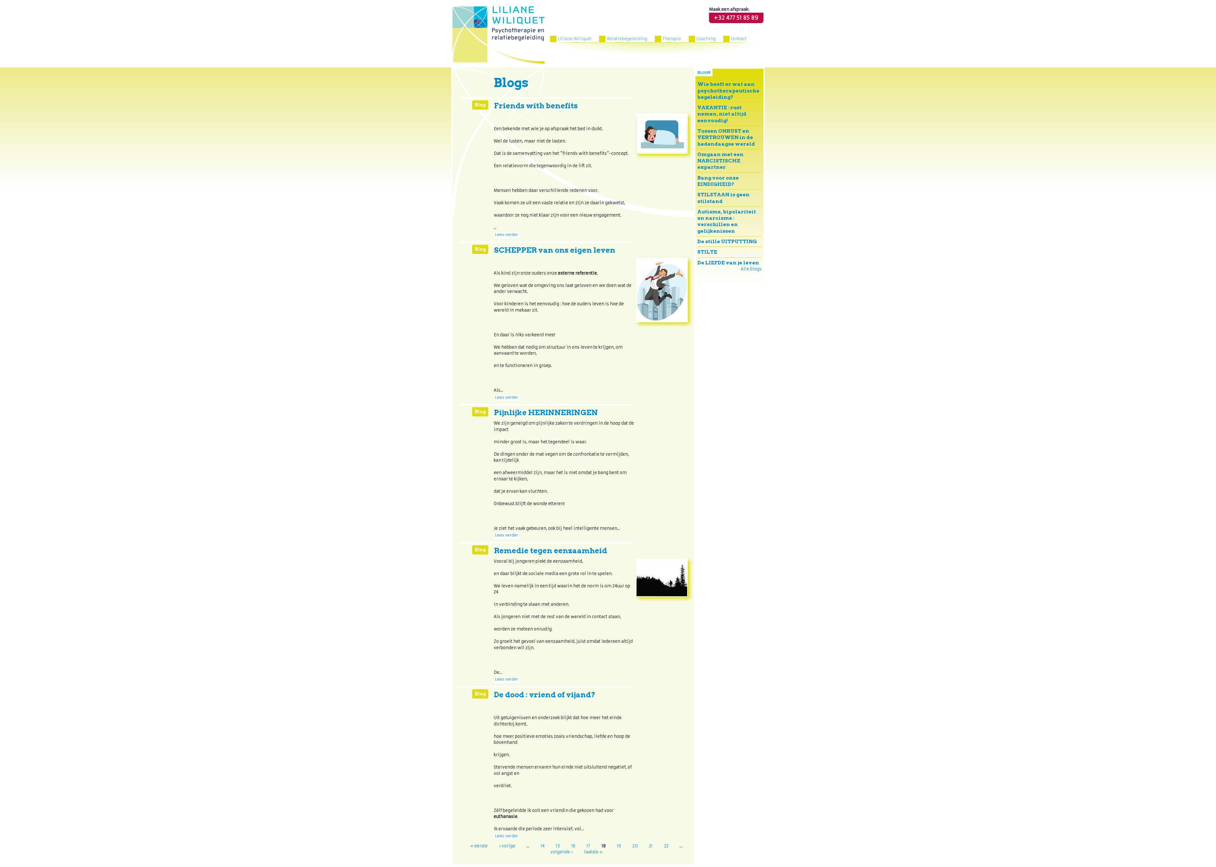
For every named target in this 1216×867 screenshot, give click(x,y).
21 (651, 845)
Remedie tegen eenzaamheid (550, 550)
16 (573, 845)
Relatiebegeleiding (627, 38)
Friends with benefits (536, 105)
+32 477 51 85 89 (736, 17)
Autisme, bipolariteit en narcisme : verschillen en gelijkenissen (726, 221)
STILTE (707, 252)
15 (558, 845)
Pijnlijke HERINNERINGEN (546, 412)
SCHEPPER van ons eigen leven (554, 250)
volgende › (561, 852)
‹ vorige (507, 845)
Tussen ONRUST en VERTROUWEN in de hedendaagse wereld (726, 137)
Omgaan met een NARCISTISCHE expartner (720, 160)
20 (635, 845)
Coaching (706, 38)
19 (619, 845)
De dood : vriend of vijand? (544, 694)
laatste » (593, 852)
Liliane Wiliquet (575, 38)
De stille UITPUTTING (727, 241)
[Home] (499, 35)
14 (543, 845)
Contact (738, 38)
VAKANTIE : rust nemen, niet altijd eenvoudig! (721, 113)
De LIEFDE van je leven (728, 263)
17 (588, 845)
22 (666, 845)
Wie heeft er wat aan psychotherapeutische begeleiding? (728, 90)
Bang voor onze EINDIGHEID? (718, 181)
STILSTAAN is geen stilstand (723, 198)
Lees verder (506, 234)
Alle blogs (751, 269)
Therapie (671, 38)
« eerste (479, 845)
